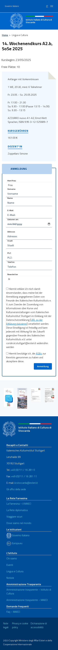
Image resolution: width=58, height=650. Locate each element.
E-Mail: (10, 210)
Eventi (9, 565)
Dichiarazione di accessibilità (39, 625)
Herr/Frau (11, 180)
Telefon (11, 261)
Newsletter (12, 274)
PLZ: (9, 252)
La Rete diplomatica (17, 510)
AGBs (39, 353)
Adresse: (11, 231)
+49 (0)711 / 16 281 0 (22, 470)
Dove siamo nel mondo (18, 523)
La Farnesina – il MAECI (18, 504)
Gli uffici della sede (16, 489)
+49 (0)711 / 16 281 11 (24, 476)
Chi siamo (11, 558)
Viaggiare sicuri (14, 516)
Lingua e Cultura (14, 571)
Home (5, 35)
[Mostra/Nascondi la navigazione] (6, 21)
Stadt (10, 240)
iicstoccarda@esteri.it (26, 483)
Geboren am (12, 219)
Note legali (5, 625)
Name (10, 197)
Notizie (10, 578)
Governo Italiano (12, 6)
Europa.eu (16, 543)
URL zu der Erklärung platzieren (24, 322)
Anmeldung (43, 366)
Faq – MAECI (13, 612)
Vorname (11, 188)
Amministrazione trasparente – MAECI (27, 600)
